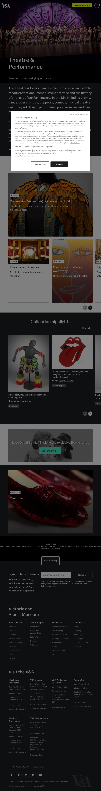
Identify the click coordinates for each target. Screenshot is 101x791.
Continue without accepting (79, 114)
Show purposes (40, 164)
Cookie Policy (75, 143)
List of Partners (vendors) (24, 156)
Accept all (59, 164)
